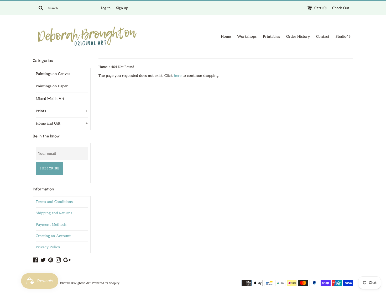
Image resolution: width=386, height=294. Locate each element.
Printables (271, 36)
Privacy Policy (48, 247)
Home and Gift (62, 123)
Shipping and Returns (54, 213)
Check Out (340, 8)
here (177, 75)
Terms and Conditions (54, 202)
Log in (106, 8)
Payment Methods (51, 224)
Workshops (247, 36)
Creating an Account (53, 236)
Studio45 (343, 36)
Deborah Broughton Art (75, 283)
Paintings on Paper (52, 86)
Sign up (122, 8)
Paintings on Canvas (53, 74)
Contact (322, 36)
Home (226, 36)
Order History (298, 36)
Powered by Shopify (105, 283)
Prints (62, 111)
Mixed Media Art (50, 99)
